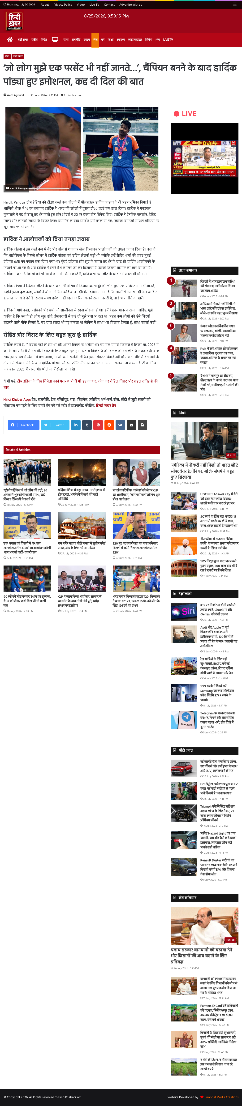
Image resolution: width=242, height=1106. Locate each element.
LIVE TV (168, 39)
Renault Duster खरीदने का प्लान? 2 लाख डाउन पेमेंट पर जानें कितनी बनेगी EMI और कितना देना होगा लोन (218, 867)
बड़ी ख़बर (23, 39)
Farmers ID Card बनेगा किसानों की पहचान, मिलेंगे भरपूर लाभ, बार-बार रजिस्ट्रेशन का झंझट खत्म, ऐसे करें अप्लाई (219, 1013)
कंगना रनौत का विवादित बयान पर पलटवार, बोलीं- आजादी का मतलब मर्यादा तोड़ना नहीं (218, 331)
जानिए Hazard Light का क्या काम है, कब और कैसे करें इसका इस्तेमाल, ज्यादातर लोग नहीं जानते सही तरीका (218, 840)
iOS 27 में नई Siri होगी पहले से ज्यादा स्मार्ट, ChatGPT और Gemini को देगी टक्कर (217, 610)
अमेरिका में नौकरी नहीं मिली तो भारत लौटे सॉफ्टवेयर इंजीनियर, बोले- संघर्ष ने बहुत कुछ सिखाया (219, 309)
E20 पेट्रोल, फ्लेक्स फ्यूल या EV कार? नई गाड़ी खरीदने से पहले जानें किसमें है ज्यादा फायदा (219, 789)
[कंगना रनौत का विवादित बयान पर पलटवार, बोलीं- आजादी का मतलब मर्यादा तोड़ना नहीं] (184, 333)
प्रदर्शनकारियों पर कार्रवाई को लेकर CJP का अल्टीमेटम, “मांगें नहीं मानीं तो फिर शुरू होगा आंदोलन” (136, 495)
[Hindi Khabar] (14, 21)
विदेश (44, 39)
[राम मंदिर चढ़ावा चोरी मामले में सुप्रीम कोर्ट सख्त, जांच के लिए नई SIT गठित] (82, 525)
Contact (109, 4)
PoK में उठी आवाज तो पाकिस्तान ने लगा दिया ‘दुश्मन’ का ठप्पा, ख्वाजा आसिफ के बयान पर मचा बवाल (219, 356)
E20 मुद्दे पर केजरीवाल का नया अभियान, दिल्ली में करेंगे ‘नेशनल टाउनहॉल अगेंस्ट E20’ (135, 548)
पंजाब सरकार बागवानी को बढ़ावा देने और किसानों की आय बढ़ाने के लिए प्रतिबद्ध (201, 956)
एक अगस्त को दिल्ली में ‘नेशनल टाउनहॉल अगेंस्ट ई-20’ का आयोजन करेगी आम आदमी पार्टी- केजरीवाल (27, 548)
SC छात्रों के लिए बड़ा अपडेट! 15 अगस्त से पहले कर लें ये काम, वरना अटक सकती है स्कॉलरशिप (218, 521)
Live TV (94, 4)
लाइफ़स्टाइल (135, 39)
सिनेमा (148, 39)
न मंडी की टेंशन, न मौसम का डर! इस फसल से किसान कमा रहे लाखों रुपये (218, 1064)
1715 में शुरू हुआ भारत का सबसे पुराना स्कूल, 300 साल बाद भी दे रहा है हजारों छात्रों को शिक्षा (218, 566)
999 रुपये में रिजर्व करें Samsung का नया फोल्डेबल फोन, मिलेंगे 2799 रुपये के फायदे (217, 693)
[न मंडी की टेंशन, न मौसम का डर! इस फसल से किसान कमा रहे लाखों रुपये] (184, 1067)
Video (81, 4)
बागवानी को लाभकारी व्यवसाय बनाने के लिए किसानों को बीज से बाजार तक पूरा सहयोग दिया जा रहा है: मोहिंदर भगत (218, 986)
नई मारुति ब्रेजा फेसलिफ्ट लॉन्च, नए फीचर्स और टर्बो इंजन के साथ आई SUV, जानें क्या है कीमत (218, 766)
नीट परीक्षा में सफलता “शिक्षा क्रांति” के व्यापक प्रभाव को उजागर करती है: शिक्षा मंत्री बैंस (219, 543)
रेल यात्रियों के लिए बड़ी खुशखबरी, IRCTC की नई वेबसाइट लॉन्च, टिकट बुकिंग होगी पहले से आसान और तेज (216, 666)
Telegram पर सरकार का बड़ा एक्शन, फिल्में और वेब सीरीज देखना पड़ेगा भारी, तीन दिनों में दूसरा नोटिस (217, 720)
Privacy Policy (63, 4)
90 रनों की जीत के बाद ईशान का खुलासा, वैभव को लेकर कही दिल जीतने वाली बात (27, 601)
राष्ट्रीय (34, 39)
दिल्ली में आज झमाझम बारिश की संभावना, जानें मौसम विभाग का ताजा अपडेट (217, 286)
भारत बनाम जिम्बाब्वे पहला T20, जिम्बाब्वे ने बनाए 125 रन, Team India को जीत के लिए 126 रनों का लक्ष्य (136, 601)
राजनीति (76, 39)
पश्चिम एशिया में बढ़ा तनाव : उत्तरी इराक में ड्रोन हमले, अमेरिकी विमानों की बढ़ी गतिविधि (81, 495)
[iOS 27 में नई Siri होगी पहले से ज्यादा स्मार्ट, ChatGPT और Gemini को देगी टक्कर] (184, 612)
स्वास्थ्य (121, 39)
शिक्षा (110, 39)
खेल (95, 39)
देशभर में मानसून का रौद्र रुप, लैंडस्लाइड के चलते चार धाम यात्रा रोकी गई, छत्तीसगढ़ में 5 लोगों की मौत (219, 383)
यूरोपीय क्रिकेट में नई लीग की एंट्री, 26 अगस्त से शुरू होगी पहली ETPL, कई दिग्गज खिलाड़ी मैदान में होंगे (25, 495)
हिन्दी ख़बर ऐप (105, 406)
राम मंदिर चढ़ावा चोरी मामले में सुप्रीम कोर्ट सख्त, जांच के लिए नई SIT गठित (81, 546)
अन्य (158, 39)
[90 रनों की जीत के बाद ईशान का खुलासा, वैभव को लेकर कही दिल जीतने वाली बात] (27, 579)
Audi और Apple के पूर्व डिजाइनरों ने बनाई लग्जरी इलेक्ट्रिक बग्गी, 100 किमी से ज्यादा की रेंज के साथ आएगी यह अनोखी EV (218, 637)
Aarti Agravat (15, 95)
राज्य (66, 39)
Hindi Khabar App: (17, 400)
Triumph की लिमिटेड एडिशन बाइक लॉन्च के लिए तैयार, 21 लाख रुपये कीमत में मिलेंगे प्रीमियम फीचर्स (217, 813)
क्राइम (87, 39)
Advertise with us (130, 4)
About (45, 4)
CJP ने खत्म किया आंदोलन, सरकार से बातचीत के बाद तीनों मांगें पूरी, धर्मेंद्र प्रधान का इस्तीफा (79, 601)
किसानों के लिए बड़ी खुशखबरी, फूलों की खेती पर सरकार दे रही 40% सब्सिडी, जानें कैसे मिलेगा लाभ (218, 1040)
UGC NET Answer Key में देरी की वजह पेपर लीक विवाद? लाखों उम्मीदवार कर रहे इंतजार (219, 499)
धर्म (102, 39)
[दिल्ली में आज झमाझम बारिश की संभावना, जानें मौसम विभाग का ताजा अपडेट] (184, 288)
